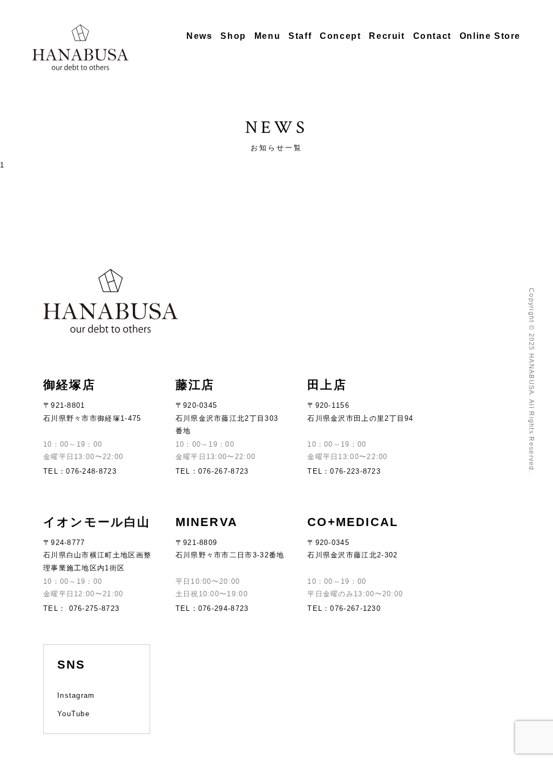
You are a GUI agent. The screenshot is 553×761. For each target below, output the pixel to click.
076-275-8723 (92, 608)
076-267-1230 (355, 608)
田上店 (327, 385)
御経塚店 (69, 385)
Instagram (76, 695)
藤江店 (195, 385)
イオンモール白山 (97, 522)
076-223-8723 (355, 471)
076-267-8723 (223, 471)
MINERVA (207, 522)
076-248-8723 (91, 471)
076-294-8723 (223, 608)
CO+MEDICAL (352, 522)
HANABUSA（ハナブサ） (80, 47)
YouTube (73, 714)
